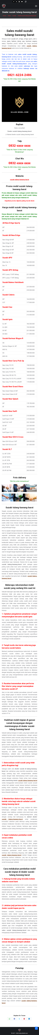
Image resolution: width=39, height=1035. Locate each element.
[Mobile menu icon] (36, 6)
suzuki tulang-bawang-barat (27, 780)
